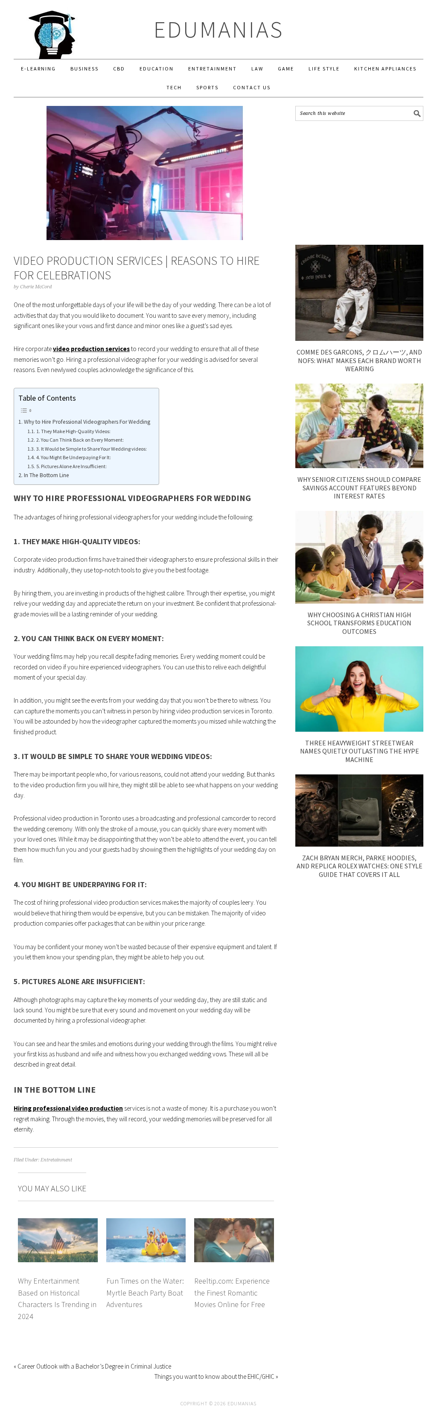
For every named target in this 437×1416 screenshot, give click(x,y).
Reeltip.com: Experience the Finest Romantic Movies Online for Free (232, 1292)
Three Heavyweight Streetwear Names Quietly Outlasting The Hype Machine (359, 751)
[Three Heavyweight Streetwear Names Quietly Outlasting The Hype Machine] (359, 729)
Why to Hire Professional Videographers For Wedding (87, 421)
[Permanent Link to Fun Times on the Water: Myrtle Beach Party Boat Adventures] (146, 1223)
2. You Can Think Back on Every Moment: (79, 440)
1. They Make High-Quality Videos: (73, 431)
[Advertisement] (359, 182)
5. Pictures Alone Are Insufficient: (71, 466)
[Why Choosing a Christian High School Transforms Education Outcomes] (359, 601)
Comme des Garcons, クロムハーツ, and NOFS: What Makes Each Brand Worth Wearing (359, 360)
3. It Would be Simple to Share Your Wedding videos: (91, 449)
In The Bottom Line (46, 475)
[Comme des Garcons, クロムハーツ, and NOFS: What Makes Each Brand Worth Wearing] (359, 338)
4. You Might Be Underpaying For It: (73, 457)
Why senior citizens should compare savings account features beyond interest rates (359, 487)
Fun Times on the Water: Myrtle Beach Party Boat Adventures (145, 1292)
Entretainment (56, 1160)
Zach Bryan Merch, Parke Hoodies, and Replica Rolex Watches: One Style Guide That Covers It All (359, 865)
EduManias (219, 29)
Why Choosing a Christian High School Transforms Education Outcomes (359, 622)
